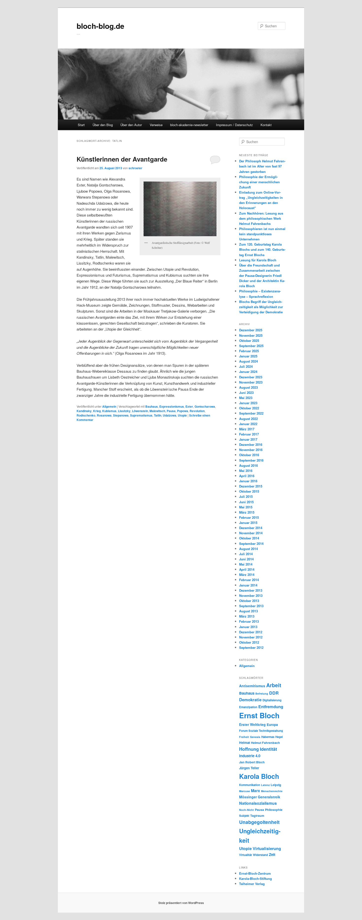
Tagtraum (257, 815)
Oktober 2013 (249, 600)
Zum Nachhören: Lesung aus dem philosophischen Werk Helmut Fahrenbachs (261, 218)
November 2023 (251, 382)
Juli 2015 (246, 496)
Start (81, 124)
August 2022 (248, 418)
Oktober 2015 (249, 491)
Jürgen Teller (249, 768)
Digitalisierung (272, 700)
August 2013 (248, 611)
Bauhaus (151, 406)
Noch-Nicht (246, 810)
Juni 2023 (246, 392)
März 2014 (246, 574)
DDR (274, 693)
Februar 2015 (249, 517)
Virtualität (245, 855)
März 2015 (246, 512)
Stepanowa (121, 415)
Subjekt (244, 816)
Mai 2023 (245, 397)
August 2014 (248, 548)
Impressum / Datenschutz (234, 124)
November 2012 (251, 637)
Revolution (197, 411)
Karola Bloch (259, 776)
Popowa (182, 411)
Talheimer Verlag (252, 883)
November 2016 (251, 449)
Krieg (97, 411)
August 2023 (248, 387)
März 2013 (246, 616)
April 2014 (246, 569)
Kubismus (109, 411)
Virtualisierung (267, 848)
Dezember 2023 (250, 377)
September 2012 (251, 647)
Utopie (182, 415)
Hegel (279, 737)
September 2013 (251, 605)
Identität (268, 749)
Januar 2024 (248, 371)
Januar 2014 (248, 585)
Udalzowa (169, 415)
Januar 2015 (248, 522)
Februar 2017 (249, 434)
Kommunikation (249, 785)
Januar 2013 (248, 626)
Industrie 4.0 (249, 755)
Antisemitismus (252, 685)
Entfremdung (270, 706)
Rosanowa (104, 415)
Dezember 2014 (250, 527)
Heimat (244, 742)
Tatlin (157, 415)
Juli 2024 (246, 366)
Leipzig (276, 785)
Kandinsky (84, 411)
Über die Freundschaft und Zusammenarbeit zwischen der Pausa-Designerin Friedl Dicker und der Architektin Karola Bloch (262, 275)
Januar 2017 (248, 439)
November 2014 (251, 533)
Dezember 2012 (250, 632)
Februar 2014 (249, 579)
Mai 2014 (245, 564)
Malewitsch (157, 411)
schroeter (135, 168)
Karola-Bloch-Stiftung (255, 878)
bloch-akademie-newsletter (189, 124)
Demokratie (250, 700)
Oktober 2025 (249, 340)
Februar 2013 (249, 621)
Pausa (171, 411)
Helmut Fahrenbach (265, 742)
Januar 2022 (248, 423)
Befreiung (261, 693)
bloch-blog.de (100, 25)
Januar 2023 (248, 403)
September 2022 (251, 413)
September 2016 (251, 460)
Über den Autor (131, 124)
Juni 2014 (246, 559)
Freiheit (244, 737)
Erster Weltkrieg (252, 724)
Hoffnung (249, 749)
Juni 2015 (246, 502)
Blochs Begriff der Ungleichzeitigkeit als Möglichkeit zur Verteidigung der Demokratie (261, 306)
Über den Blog (103, 124)
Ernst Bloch (259, 715)
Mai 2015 (245, 507)
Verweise (156, 124)
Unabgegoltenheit (259, 822)
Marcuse (244, 791)
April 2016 (246, 475)
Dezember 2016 (250, 444)
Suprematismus (141, 415)
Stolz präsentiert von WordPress (181, 903)
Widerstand (260, 855)
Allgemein (109, 406)
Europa (272, 724)
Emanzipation (248, 707)
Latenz (265, 785)
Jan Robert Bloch (252, 762)
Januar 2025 (248, 356)
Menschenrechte (271, 791)
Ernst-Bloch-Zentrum (255, 873)
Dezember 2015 (250, 486)
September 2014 (251, 543)
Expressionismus (171, 406)
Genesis (255, 737)
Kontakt (266, 124)
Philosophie (273, 809)
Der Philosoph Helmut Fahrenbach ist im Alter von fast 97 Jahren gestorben (262, 166)
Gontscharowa (205, 406)
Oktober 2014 (249, 538)
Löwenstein (140, 411)
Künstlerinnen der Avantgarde (122, 159)
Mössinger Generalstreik (259, 796)
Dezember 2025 (250, 330)
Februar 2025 (249, 351)
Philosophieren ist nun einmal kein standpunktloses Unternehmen (262, 233)
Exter (189, 406)
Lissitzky (124, 411)
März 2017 (246, 429)
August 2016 (248, 465)
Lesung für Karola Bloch (257, 260)
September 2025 (251, 345)
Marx (255, 790)
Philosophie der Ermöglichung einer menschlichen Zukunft (259, 181)
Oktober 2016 (249, 454)
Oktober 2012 (249, 642)
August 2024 (248, 361)
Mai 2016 (245, 470)
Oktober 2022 (249, 408)
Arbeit (273, 685)
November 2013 (251, 595)
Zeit (272, 854)
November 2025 (251, 335)
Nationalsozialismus (258, 803)
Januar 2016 (248, 481)
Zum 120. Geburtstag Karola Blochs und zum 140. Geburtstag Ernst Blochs (262, 249)
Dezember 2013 (250, 590)
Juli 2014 (246, 554)
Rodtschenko (86, 415)
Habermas (267, 737)
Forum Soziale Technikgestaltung (261, 731)
